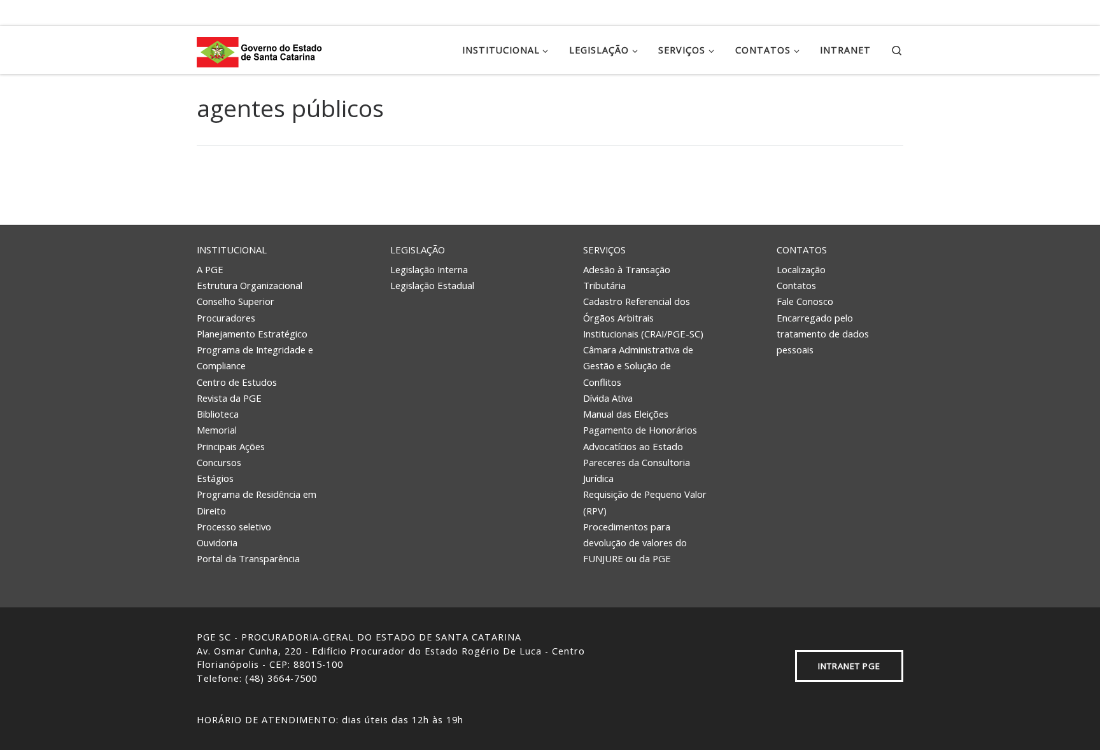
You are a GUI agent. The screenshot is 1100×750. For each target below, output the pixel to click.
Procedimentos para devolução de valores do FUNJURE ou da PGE (635, 542)
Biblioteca (218, 413)
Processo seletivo (234, 526)
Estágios (215, 478)
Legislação (417, 249)
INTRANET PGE (849, 666)
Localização (801, 269)
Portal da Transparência (248, 558)
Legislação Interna (429, 269)
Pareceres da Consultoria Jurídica (636, 470)
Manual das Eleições (625, 413)
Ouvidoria (217, 542)
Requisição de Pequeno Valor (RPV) (645, 502)
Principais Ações (231, 446)
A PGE (210, 269)
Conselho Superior (235, 301)
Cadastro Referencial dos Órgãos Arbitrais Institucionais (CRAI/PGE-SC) (643, 317)
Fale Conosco (805, 301)
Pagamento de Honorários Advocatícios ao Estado (640, 437)
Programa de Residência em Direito (256, 502)
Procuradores (226, 317)
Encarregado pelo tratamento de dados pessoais (823, 334)
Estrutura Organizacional (249, 285)
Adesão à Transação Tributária (626, 277)
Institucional (232, 249)
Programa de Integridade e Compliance (255, 357)
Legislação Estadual (432, 285)
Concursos (219, 462)
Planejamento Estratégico (252, 333)
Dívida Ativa (608, 398)
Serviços (604, 249)
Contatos (802, 249)
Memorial (217, 429)
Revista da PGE (229, 398)
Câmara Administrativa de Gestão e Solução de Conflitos (638, 365)
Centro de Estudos (237, 382)
